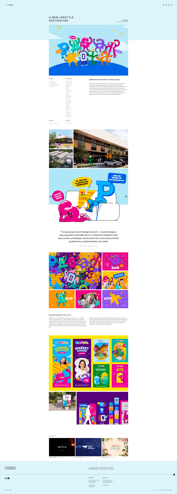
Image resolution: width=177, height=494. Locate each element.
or (109, 468)
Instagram (6, 489)
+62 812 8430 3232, (93, 468)
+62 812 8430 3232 (91, 485)
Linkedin (10, 489)
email (103, 468)
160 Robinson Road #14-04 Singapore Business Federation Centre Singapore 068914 (108, 481)
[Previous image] (51, 197)
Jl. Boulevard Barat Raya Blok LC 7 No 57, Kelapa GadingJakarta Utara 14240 (94, 481)
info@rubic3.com (91, 486)
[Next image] (126, 197)
